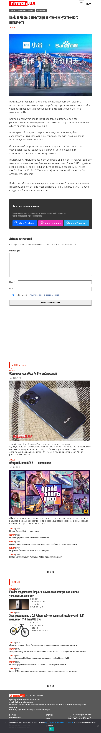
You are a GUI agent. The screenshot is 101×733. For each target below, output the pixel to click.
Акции (48, 718)
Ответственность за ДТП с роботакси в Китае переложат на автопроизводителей (39, 673)
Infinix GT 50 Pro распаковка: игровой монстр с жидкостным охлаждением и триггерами (43, 557)
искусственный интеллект (26, 10)
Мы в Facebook (26, 223)
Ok (51, 729)
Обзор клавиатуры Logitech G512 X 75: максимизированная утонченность (37, 550)
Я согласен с (38, 295)
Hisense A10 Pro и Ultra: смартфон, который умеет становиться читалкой (36, 654)
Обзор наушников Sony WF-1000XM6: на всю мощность (30, 531)
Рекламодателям (15, 717)
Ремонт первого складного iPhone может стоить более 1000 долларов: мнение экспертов (43, 660)
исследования (41, 10)
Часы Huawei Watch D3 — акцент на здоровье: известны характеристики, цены (39, 667)
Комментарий (15, 250)
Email (12, 288)
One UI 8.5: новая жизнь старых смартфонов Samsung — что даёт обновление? (39, 544)
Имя (12, 282)
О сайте (12, 714)
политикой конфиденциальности (45, 295)
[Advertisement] (30, 339)
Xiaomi (13, 10)
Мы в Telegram (78, 223)
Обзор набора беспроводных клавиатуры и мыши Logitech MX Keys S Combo (38, 537)
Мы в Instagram (53, 223)
